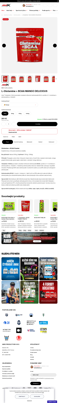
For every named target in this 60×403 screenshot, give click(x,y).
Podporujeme (33, 352)
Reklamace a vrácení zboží (8, 376)
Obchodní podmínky (7, 378)
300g (20, 230)
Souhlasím (37, 396)
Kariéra (32, 359)
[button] (4, 45)
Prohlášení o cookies (7, 371)
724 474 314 (29, 4)
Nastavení (29, 400)
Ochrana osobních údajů (8, 373)
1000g (29, 230)
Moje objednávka (6, 366)
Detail (9, 209)
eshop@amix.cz (29, 6)
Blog (31, 354)
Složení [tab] (40, 142)
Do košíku (38, 124)
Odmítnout (22, 396)
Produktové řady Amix (35, 350)
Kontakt (32, 357)
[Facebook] (3, 394)
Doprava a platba (6, 369)
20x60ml (42, 230)
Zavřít (10, 138)
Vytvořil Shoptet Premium (4, 397)
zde (43, 392)
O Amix (32, 347)
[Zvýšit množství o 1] (14, 124)
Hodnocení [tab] (51, 142)
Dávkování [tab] (29, 142)
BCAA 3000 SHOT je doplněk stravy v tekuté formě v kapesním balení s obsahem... (40, 225)
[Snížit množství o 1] (3, 124)
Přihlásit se (35, 383)
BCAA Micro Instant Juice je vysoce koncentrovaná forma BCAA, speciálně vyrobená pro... (9, 225)
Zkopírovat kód (13, 132)
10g (4, 230)
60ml (36, 230)
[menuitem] (3, 10)
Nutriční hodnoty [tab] (18, 142)
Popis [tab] (7, 142)
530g (24, 230)
